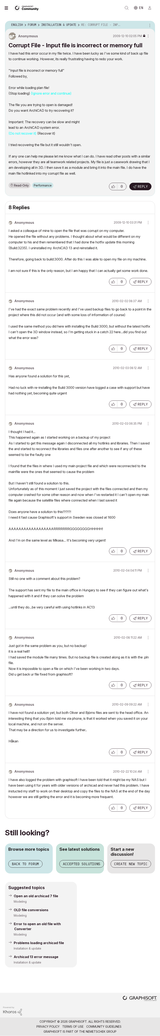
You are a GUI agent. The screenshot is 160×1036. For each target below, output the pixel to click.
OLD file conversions (31, 910)
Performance (43, 185)
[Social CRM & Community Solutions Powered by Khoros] (12, 1010)
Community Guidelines (103, 1026)
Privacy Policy (48, 1026)
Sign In (151, 8)
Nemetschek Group (101, 1031)
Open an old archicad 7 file (36, 896)
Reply (143, 186)
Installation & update (27, 948)
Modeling (20, 901)
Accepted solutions (81, 864)
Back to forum (25, 864)
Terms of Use (73, 1026)
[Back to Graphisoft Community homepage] (27, 7)
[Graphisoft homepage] (140, 999)
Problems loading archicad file (39, 943)
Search (127, 8)
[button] (113, 186)
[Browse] (8, 8)
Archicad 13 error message (36, 957)
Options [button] (149, 25)
